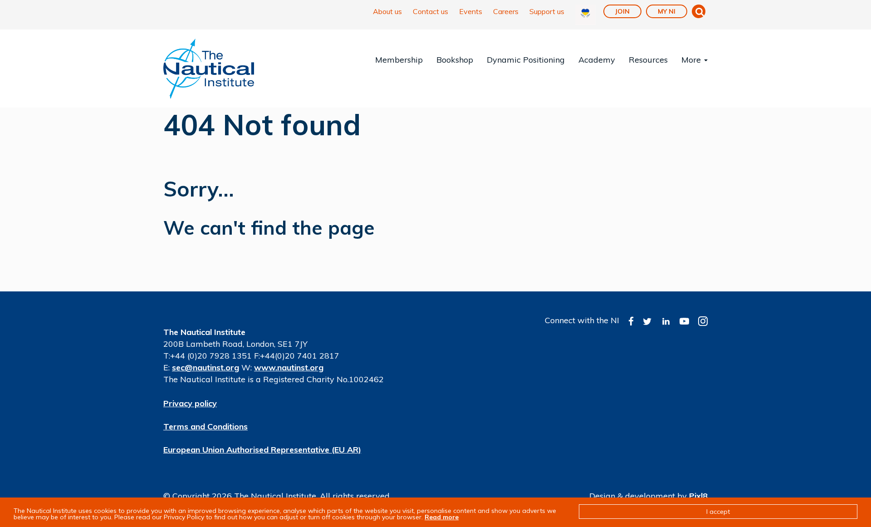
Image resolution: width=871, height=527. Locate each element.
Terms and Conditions (205, 426)
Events (470, 11)
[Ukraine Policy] (585, 15)
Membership (399, 59)
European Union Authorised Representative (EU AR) (262, 449)
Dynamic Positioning (526, 59)
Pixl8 (698, 496)
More (692, 59)
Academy (596, 59)
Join (622, 11)
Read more (442, 517)
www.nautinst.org (288, 367)
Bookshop (454, 59)
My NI (666, 11)
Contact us (430, 11)
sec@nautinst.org (205, 367)
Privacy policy (190, 403)
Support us (546, 11)
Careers (506, 11)
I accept (718, 511)
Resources (648, 59)
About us (387, 11)
